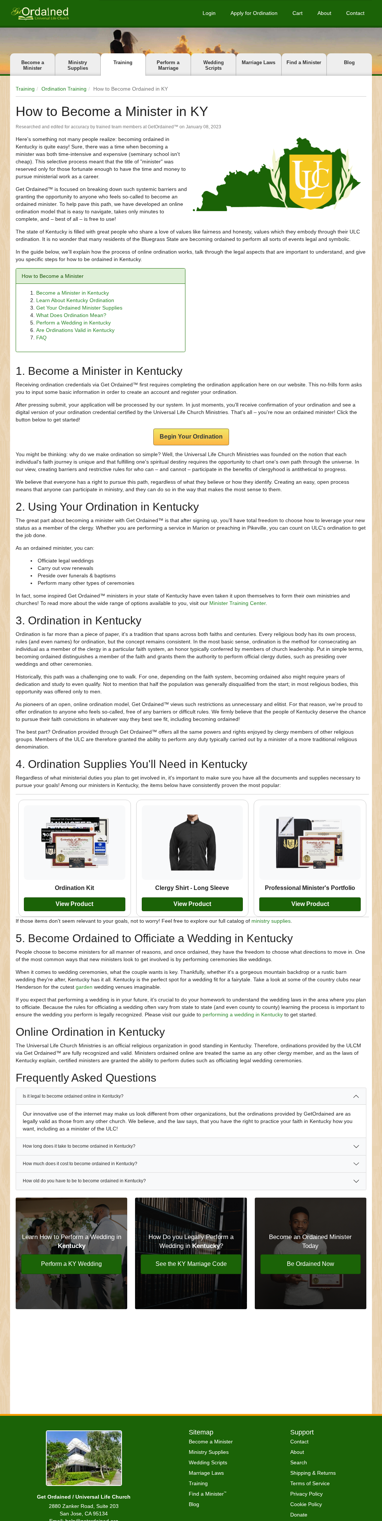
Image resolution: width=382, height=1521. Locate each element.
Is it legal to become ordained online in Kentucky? (73, 1096)
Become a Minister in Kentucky (72, 293)
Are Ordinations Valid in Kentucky (75, 330)
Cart (297, 13)
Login (209, 13)
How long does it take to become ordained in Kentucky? (79, 1146)
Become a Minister (32, 65)
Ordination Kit (74, 887)
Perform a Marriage (168, 65)
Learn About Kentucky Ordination (75, 300)
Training (122, 62)
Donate (298, 1515)
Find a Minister (303, 62)
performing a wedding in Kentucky (243, 1014)
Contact (355, 13)
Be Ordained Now (310, 1264)
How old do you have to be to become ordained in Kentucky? (84, 1180)
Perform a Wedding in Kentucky (73, 323)
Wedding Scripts (213, 65)
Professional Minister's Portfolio (310, 887)
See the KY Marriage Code (191, 1264)
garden (84, 987)
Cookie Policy (306, 1504)
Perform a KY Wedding (71, 1264)
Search (298, 1462)
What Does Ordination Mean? (71, 315)
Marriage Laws (258, 62)
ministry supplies (271, 921)
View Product (74, 904)
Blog (349, 62)
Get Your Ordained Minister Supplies (79, 308)
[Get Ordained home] (39, 13)
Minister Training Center (237, 603)
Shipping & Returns (313, 1473)
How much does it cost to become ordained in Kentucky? (80, 1163)
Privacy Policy (306, 1494)
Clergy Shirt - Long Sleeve (192, 887)
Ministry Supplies (78, 65)
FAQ (41, 338)
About (324, 13)
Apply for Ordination (254, 13)
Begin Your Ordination (191, 436)
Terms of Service (310, 1483)
